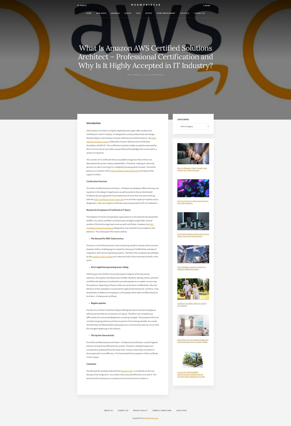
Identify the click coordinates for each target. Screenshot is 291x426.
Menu (207, 5)
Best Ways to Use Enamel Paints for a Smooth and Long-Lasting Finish (192, 341)
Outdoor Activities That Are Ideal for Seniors (191, 304)
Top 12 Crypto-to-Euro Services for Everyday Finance (192, 202)
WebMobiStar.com (152, 418)
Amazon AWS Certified (102, 256)
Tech (129, 75)
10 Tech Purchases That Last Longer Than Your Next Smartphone (193, 235)
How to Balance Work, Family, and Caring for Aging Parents (192, 169)
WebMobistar (146, 4)
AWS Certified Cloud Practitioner (124, 171)
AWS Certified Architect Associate (109, 199)
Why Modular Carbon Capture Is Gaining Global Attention (191, 268)
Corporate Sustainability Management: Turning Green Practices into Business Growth (191, 374)
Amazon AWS (126, 371)
